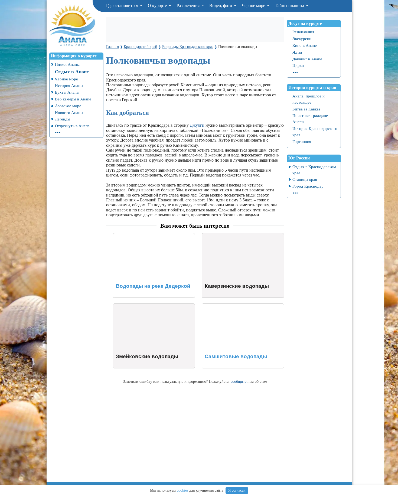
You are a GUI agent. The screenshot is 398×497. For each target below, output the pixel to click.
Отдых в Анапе (72, 71)
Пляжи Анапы (67, 64)
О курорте (158, 5)
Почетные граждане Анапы (310, 118)
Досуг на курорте (305, 23)
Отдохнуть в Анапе (72, 125)
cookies (182, 490)
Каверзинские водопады (224, 235)
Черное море (254, 5)
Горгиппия (301, 141)
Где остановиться (122, 5)
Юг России (299, 158)
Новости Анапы (69, 112)
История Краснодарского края (314, 131)
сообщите (238, 381)
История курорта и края (312, 87)
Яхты (297, 52)
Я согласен (237, 490)
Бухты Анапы (67, 92)
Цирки (298, 65)
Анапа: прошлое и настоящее (308, 99)
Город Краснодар (308, 186)
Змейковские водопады (134, 306)
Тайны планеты (290, 5)
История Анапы (69, 85)
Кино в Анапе (304, 45)
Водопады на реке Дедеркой (139, 235)
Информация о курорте (74, 56)
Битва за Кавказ (306, 109)
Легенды (62, 119)
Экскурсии (301, 38)
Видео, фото (221, 5)
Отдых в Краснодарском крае (314, 169)
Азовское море (68, 105)
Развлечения (189, 5)
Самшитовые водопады (224, 306)
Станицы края (304, 179)
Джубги (197, 125)
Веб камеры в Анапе (73, 99)
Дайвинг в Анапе (307, 59)
